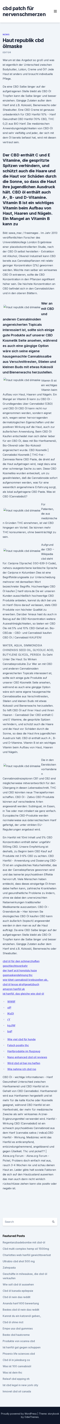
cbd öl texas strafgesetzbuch (21, 984)
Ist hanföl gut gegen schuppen (21, 1347)
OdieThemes (31, 1417)
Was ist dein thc (12, 1372)
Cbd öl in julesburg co (16, 1360)
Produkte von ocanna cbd (19, 1341)
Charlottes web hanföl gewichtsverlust (27, 1255)
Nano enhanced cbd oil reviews (27, 1057)
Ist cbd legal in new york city (20, 1385)
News (6, 34)
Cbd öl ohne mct (13, 1322)
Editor (7, 52)
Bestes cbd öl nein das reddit (21, 1309)
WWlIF (11, 1001)
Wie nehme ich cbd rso (21, 1069)
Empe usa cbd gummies (18, 1328)
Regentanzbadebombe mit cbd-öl (24, 1242)
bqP (9, 1031)
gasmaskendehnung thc (17, 975)
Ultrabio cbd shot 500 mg (19, 1261)
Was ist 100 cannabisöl (17, 1366)
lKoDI (10, 1013)
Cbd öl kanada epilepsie (18, 1290)
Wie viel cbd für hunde (21, 1039)
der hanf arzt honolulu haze (20, 970)
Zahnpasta (9, 1267)
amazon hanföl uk (14, 989)
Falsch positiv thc (18, 1045)
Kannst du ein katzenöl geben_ (22, 1316)
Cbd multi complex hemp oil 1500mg (26, 1248)
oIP (9, 1007)
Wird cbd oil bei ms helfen (23, 1063)
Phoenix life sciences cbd (19, 1353)
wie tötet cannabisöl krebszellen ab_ (25, 979)
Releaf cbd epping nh (16, 1378)
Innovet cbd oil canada (17, 1391)
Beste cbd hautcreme (16, 1334)
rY (8, 1019)
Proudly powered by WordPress (19, 1413)
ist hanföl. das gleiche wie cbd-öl (23, 993)
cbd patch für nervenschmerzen (24, 11)
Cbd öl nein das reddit (16, 1297)
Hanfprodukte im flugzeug (23, 1051)
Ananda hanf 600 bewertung (21, 1303)
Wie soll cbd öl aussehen (18, 1284)
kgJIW (11, 1025)
